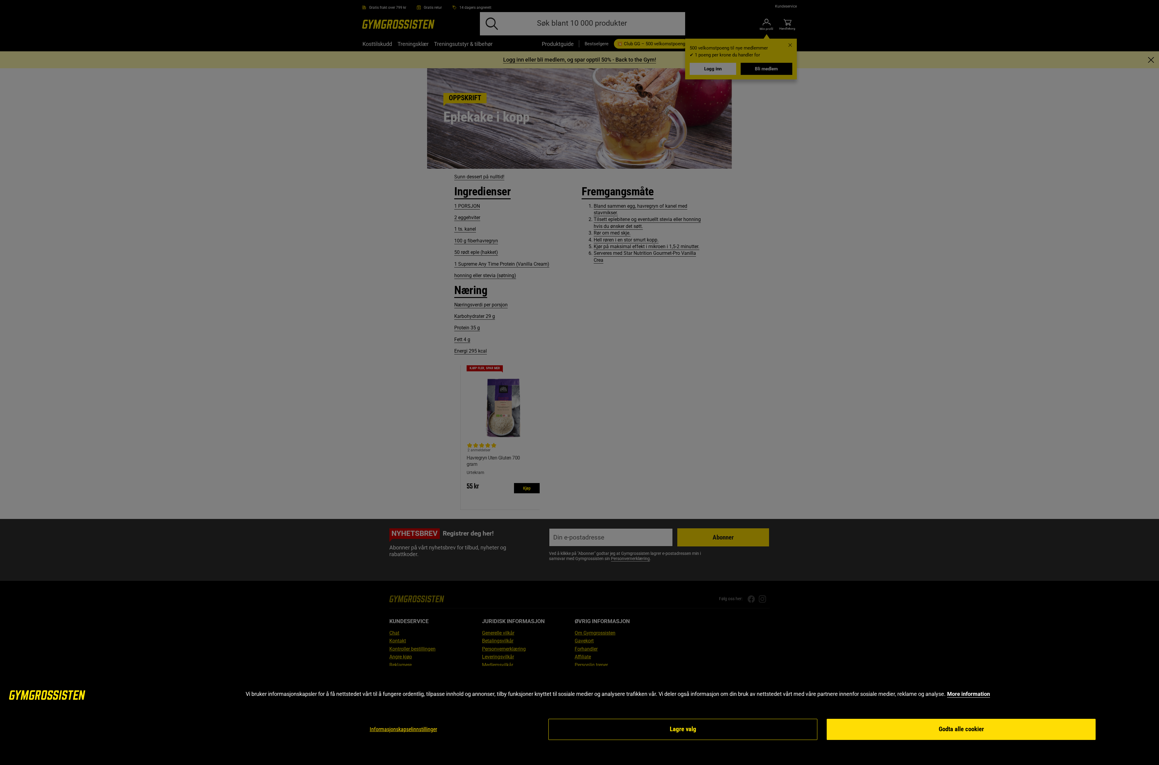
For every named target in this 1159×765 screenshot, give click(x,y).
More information (968, 694)
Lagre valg (683, 729)
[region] (579, 715)
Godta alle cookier (961, 729)
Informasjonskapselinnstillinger (403, 729)
